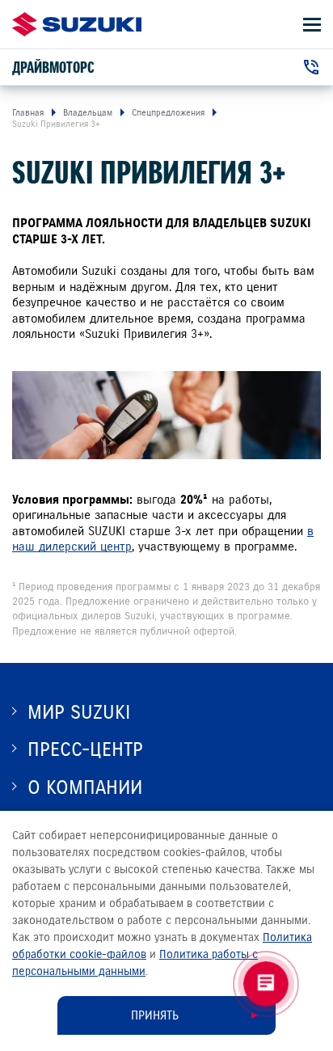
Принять (155, 1015)
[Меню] (312, 25)
